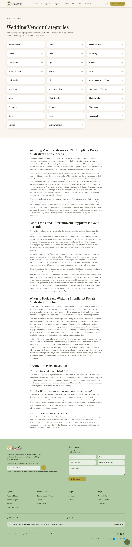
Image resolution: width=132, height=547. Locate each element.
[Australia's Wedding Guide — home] (14, 3)
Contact (88, 4)
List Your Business (118, 4)
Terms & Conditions (104, 500)
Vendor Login (41, 503)
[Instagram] (118, 534)
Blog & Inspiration (13, 507)
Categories (56, 4)
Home (36, 4)
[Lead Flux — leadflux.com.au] (118, 538)
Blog (73, 4)
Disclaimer (101, 503)
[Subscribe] (43, 467)
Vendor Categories (13, 500)
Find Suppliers (45, 4)
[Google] (124, 534)
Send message (78, 479)
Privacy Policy (102, 496)
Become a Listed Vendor (45, 496)
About (80, 4)
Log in (106, 4)
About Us (71, 496)
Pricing (39, 500)
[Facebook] (121, 534)
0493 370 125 (13, 518)
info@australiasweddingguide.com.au (82, 518)
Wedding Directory (13, 496)
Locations (66, 4)
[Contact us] (127, 542)
